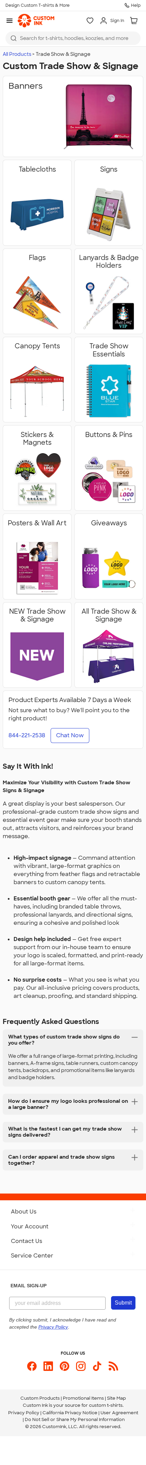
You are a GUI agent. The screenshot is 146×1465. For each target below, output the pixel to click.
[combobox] (73, 38)
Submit (123, 1303)
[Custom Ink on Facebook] (32, 1366)
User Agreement (119, 1413)
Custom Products (40, 1398)
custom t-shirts (106, 1405)
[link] (36, 20)
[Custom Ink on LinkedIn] (48, 1366)
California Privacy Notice (69, 1413)
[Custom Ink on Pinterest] (64, 1366)
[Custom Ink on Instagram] (81, 1366)
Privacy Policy (23, 1413)
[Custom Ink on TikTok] (97, 1366)
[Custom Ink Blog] (113, 1366)
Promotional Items (83, 1398)
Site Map (116, 1398)
